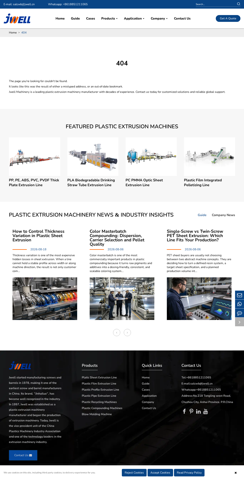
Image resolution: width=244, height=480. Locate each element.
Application (133, 18)
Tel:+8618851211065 (196, 377)
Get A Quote (228, 18)
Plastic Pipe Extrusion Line (99, 396)
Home (60, 18)
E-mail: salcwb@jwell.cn (19, 4)
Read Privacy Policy (189, 473)
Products (108, 18)
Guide (75, 18)
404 (24, 33)
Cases (90, 18)
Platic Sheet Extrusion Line (99, 377)
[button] (116, 332)
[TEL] (239, 304)
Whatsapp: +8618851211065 (68, 4)
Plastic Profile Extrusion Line (100, 390)
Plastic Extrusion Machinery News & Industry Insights (91, 215)
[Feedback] (239, 313)
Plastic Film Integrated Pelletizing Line (203, 182)
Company (158, 18)
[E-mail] (239, 295)
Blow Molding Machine (97, 414)
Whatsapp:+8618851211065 (201, 390)
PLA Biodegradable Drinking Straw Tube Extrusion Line (91, 182)
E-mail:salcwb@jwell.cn (197, 384)
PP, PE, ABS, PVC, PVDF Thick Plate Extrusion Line (34, 182)
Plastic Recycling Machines (99, 402)
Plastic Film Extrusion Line (99, 384)
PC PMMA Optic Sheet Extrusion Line (144, 182)
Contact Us (182, 18)
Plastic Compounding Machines (102, 408)
